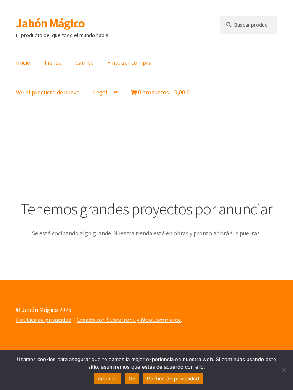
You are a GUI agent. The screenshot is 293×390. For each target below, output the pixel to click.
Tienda (53, 62)
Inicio (23, 62)
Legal (100, 92)
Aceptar (107, 379)
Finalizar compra (129, 62)
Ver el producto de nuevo (48, 92)
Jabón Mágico (50, 23)
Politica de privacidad (43, 319)
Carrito (84, 62)
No (132, 379)
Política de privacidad (173, 379)
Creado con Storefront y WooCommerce (129, 319)
